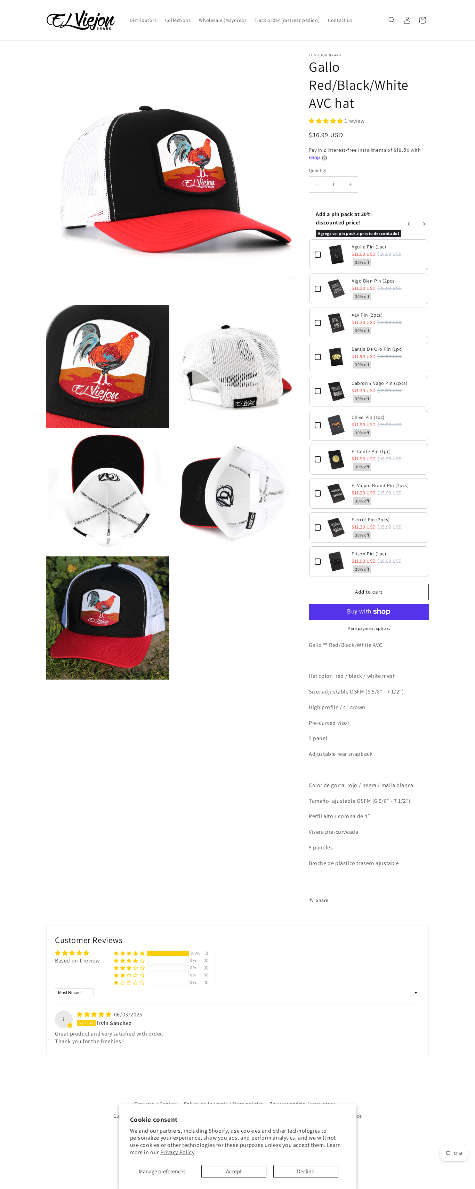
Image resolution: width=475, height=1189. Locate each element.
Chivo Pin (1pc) (368, 417)
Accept (234, 1171)
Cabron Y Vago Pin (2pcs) (379, 383)
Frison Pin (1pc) (369, 553)
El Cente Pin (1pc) (371, 451)
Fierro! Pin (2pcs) (371, 519)
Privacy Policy (177, 1152)
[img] (95, 1014)
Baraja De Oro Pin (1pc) (377, 349)
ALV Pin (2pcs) (367, 315)
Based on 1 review (77, 960)
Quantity (317, 170)
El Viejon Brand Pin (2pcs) (380, 485)
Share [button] (322, 900)
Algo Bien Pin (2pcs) (374, 281)
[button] (392, 20)
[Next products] (424, 224)
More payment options (368, 628)
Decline (305, 1171)
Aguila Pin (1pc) (369, 247)
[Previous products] (409, 224)
